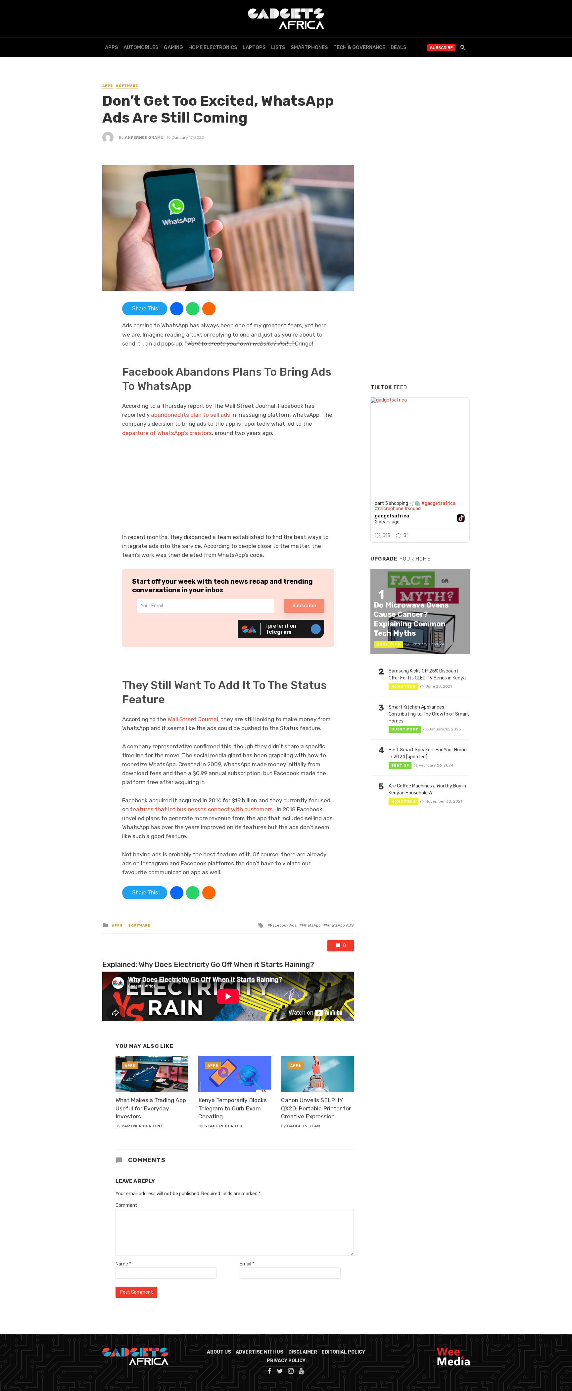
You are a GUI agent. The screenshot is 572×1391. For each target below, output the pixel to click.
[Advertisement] (420, 278)
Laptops (254, 47)
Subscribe (441, 47)
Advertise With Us (259, 1352)
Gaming (173, 47)
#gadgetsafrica (438, 503)
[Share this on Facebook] (176, 308)
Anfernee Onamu (144, 137)
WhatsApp (311, 925)
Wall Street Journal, (193, 719)
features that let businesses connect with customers (201, 809)
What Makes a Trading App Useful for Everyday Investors (151, 1108)
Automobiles (141, 47)
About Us (219, 1352)
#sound (413, 508)
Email (247, 1264)
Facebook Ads (283, 925)
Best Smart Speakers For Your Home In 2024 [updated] (428, 753)
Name (123, 1264)
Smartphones (309, 47)
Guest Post (404, 729)
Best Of (400, 766)
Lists (278, 47)
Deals (398, 47)
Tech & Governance (359, 47)
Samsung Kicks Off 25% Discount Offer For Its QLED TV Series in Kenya (427, 674)
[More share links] (208, 308)
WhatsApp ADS (340, 925)
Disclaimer (302, 1352)
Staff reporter (223, 1126)
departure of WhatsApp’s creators (167, 433)
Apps (111, 47)
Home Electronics (212, 47)
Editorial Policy (343, 1352)
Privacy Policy (286, 1361)
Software (127, 86)
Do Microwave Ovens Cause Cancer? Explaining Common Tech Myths (411, 619)
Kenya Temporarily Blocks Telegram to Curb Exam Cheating (232, 1108)
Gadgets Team (303, 1126)
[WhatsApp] (192, 308)
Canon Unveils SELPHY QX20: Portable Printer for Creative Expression (316, 1108)
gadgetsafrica (392, 516)
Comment (126, 1205)
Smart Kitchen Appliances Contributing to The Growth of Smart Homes (429, 714)
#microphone (389, 508)
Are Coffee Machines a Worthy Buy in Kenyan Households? (427, 789)
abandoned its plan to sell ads (190, 414)
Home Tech (388, 644)
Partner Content (142, 1126)
